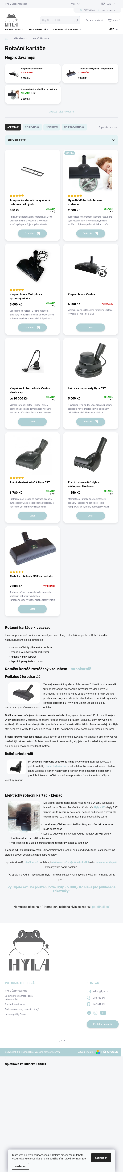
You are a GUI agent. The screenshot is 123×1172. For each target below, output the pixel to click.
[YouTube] (103, 1012)
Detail (90, 327)
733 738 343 (99, 998)
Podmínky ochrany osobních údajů (22, 1009)
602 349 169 (99, 1004)
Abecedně (13, 127)
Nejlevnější (32, 127)
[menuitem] (15, 29)
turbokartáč (81, 669)
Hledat (76, 20)
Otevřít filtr (17, 140)
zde (84, 1158)
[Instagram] (95, 1012)
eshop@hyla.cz (100, 991)
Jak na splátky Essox (15, 1014)
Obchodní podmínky (15, 1004)
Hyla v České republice (16, 4)
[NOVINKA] (90, 174)
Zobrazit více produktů (61, 112)
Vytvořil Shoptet (86, 1052)
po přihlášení (101, 907)
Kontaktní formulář (102, 1024)
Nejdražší (52, 127)
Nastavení (20, 1166)
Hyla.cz (61, 1040)
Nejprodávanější (74, 127)
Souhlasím (101, 1157)
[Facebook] (89, 1012)
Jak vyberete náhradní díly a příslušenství (19, 997)
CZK (109, 4)
